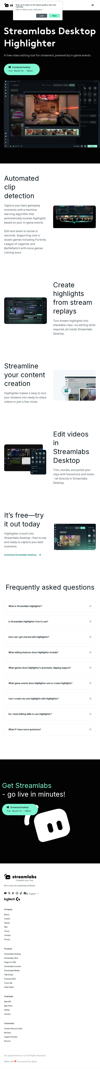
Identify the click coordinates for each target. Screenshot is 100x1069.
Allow (54, 15)
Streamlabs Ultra (11, 958)
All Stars (7, 1033)
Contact (7, 935)
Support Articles (10, 1037)
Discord (7, 1041)
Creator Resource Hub (13, 1029)
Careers (7, 1014)
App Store (8, 1006)
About (6, 915)
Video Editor (9, 987)
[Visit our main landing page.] (20, 879)
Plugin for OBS (10, 962)
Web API (7, 1002)
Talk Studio (8, 975)
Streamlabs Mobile (12, 971)
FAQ (6, 927)
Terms (7, 931)
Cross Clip (8, 983)
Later (42, 15)
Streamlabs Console (12, 966)
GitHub (7, 1010)
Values (7, 923)
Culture (7, 919)
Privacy (7, 939)
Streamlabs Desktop (12, 954)
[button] (93, 5)
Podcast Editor (10, 979)
